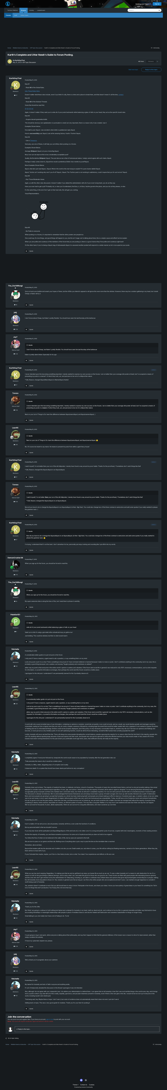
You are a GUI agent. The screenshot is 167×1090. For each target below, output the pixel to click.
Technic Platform (12, 10)
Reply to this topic (151, 69)
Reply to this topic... (24, 1029)
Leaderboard (41, 10)
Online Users (24, 15)
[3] (30, 108)
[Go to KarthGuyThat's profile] (10, 61)
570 (16, 574)
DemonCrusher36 (15, 558)
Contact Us (83, 1085)
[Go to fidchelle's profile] (15, 656)
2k (16, 304)
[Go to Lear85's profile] (15, 434)
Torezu (15, 393)
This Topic (151, 10)
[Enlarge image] (39, 210)
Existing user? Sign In (143, 4)
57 (16, 95)
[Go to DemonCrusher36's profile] (15, 564)
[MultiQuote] (26, 251)
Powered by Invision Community (83, 1087)
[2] (28, 108)
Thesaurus (33, 140)
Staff (15, 15)
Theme (75, 1085)
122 (16, 666)
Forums (8, 15)
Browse (23, 10)
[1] (25, 108)
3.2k (16, 329)
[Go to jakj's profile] (15, 319)
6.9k (16, 410)
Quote (31, 251)
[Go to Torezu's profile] (15, 400)
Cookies (91, 1085)
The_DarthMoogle (15, 287)
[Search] (159, 10)
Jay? (15, 337)
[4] (32, 108)
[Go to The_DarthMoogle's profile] (15, 294)
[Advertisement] (83, 31)
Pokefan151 (15, 615)
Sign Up (157, 4)
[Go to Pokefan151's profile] (15, 621)
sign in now (49, 1019)
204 (16, 444)
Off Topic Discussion (29, 62)
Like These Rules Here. (32, 91)
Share (142, 61)
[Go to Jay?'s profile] (15, 343)
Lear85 (15, 428)
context (120, 94)
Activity (31, 10)
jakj (15, 312)
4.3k (16, 354)
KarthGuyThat (20, 60)
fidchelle (15, 649)
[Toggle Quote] (27, 345)
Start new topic (133, 69)
